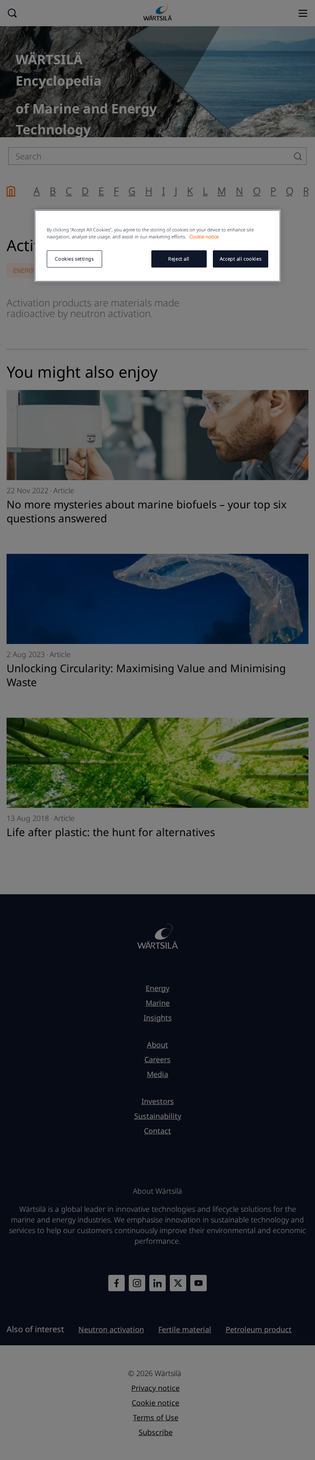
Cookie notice (204, 237)
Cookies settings (74, 259)
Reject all (178, 259)
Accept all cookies (240, 259)
